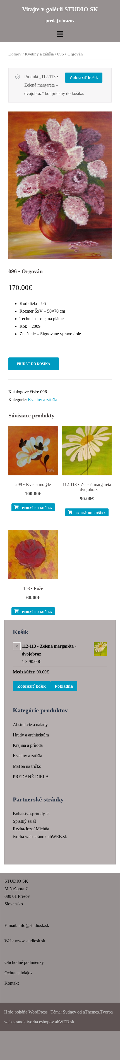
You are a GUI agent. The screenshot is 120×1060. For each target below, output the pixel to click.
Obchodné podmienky (24, 962)
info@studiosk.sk (33, 925)
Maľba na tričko (27, 766)
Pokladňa (64, 686)
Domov (14, 54)
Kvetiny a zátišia (39, 54)
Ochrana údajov (18, 972)
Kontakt (11, 983)
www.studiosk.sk (30, 940)
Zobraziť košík (83, 77)
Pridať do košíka (33, 364)
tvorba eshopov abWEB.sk (50, 1021)
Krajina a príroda (28, 745)
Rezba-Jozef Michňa (31, 828)
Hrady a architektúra (31, 735)
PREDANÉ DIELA (31, 776)
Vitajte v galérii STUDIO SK (60, 9)
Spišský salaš (24, 821)
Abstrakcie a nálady (30, 724)
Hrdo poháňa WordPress (25, 1012)
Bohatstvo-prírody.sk (31, 813)
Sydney (69, 1012)
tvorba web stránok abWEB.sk (40, 836)
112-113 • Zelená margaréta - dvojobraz (49, 650)
